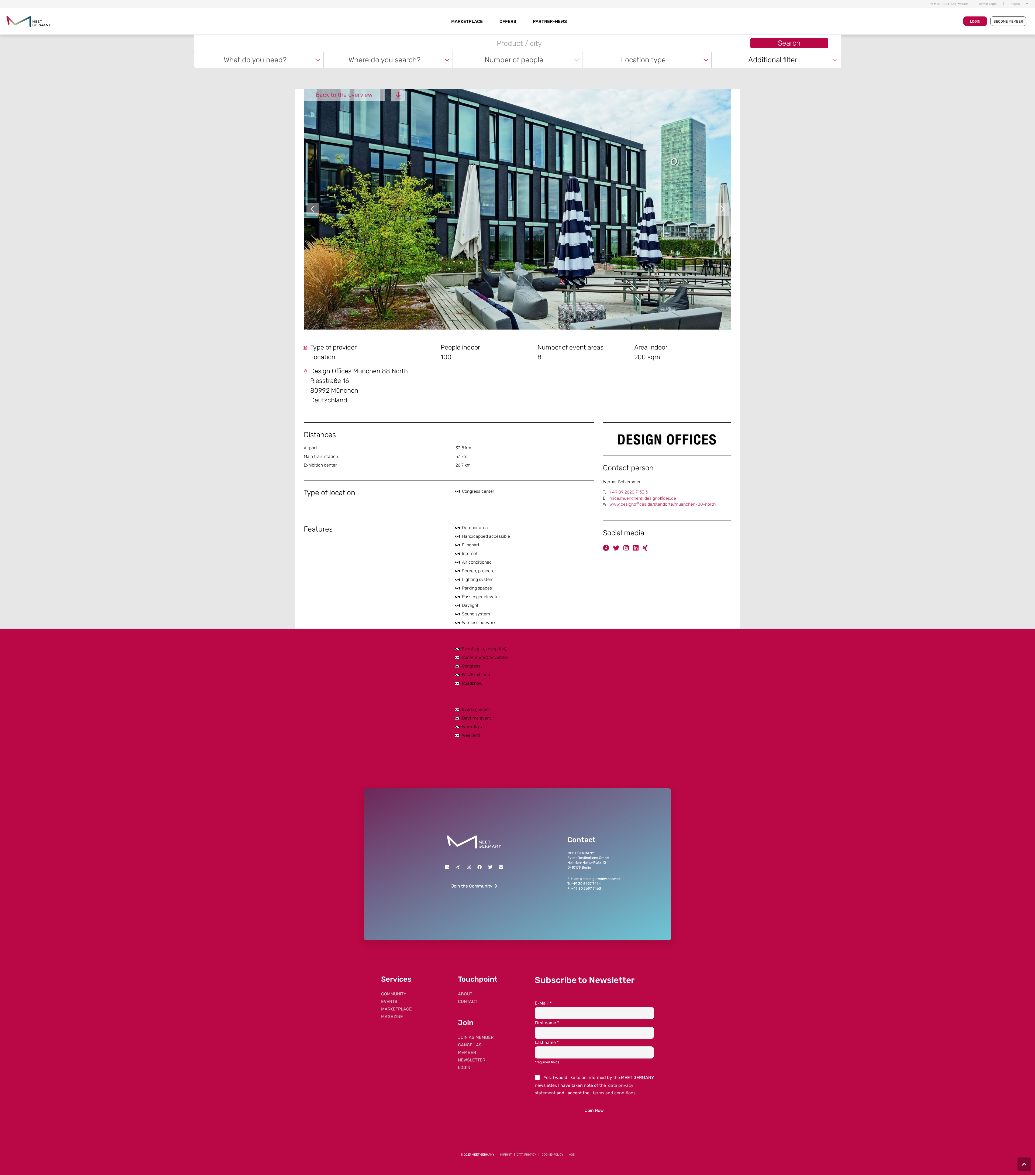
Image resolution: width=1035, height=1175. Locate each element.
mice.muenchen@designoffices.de (642, 498)
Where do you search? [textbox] (384, 60)
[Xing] (458, 867)
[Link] (474, 842)
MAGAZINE (392, 1016)
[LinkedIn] (447, 867)
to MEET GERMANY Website (949, 4)
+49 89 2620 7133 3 (628, 492)
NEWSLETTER (471, 1060)
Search (789, 43)
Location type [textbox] (643, 60)
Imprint (506, 1154)
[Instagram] (468, 867)
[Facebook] (479, 867)
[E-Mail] (501, 867)
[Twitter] (490, 867)
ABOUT (465, 993)
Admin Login (988, 4)
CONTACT (467, 1001)
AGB (572, 1154)
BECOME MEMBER (1008, 21)
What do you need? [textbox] (255, 60)
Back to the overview (344, 94)
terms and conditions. (615, 1092)
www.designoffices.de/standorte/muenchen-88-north (662, 504)
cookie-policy (552, 1154)
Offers (507, 21)
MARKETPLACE (467, 21)
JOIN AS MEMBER (476, 1037)
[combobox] (258, 60)
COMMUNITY (393, 993)
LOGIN (975, 21)
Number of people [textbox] (514, 60)
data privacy (526, 1154)
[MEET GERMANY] (28, 21)
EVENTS (389, 1001)
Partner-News (550, 21)
